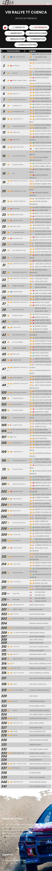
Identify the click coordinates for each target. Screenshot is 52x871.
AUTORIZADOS (40, 27)
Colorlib (20, 844)
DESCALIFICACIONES (38, 33)
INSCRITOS (20, 27)
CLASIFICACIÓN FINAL (27, 44)
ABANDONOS (16, 33)
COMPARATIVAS (38, 39)
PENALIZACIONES (17, 39)
